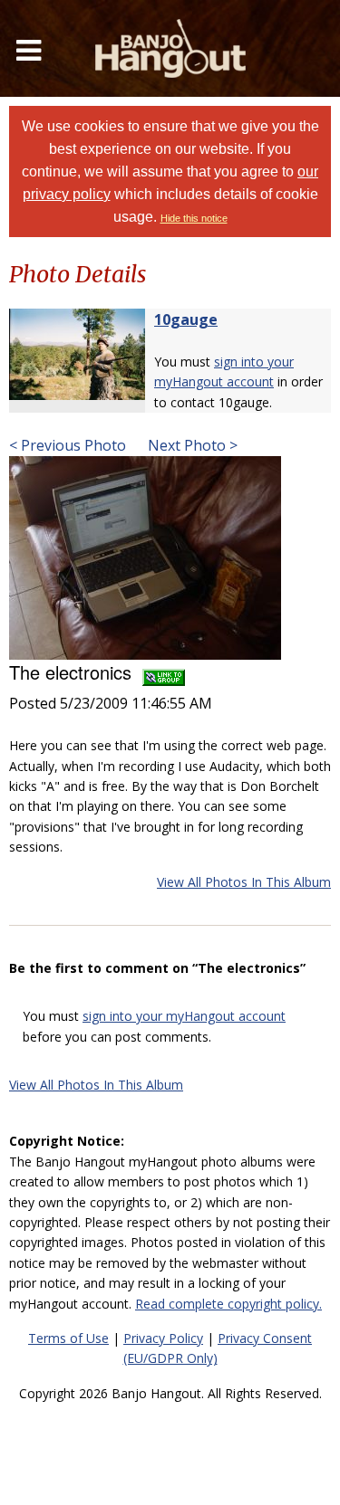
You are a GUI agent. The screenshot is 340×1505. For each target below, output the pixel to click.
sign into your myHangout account (184, 1015)
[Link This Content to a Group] (163, 672)
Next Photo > (191, 445)
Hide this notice (194, 218)
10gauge (186, 319)
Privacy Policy (163, 1338)
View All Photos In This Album (244, 882)
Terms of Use (68, 1338)
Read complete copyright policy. (228, 1303)
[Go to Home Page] (170, 48)
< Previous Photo (67, 445)
